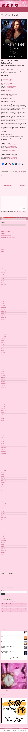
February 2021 (3, 377)
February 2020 (3, 400)
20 (6, 609)
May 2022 (2, 348)
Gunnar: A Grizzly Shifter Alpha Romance (7, 651)
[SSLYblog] (11, 4)
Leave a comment (4, 175)
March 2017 (3, 468)
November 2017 (3, 453)
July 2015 (2, 507)
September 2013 (3, 550)
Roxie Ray (3, 647)
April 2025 (2, 280)
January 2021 (3, 379)
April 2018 (2, 443)
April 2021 (2, 373)
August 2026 (3, 249)
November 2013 (3, 546)
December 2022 (3, 334)
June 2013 (2, 556)
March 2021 (3, 375)
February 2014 (3, 540)
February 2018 (3, 447)
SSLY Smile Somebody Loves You (9, 568)
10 (21, 606)
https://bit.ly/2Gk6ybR (8, 83)
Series (18, 172)
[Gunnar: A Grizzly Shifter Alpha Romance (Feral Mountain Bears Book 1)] (25, 654)
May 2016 (2, 488)
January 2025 (3, 286)
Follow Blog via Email (7, 587)
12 (2, 608)
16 (17, 608)
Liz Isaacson (4, 637)
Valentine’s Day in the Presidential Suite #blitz (8, 237)
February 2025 (3, 284)
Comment (23, 208)
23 (17, 609)
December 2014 (3, 521)
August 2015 (3, 505)
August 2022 (3, 342)
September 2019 (3, 410)
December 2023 (3, 311)
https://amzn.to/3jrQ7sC (7, 80)
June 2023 (2, 323)
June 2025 (2, 276)
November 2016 (3, 476)
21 (10, 609)
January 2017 (3, 472)
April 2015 (2, 513)
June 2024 (2, 299)
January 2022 (3, 356)
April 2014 (2, 536)
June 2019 (2, 416)
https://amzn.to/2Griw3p (11, 150)
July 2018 (2, 437)
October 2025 (3, 268)
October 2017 (3, 455)
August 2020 (3, 389)
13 (6, 608)
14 (10, 608)
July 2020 (2, 391)
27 (6, 611)
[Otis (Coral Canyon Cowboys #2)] (25, 639)
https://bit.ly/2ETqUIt (9, 88)
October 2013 (3, 548)
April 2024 (2, 303)
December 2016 (3, 474)
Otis (2, 636)
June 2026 (2, 253)
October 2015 (3, 501)
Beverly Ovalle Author (7, 573)
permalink (2, 173)
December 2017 (3, 451)
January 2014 (3, 542)
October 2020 (3, 385)
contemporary (3, 172)
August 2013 (3, 552)
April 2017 (2, 466)
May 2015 (2, 511)
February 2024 (3, 307)
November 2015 (3, 499)
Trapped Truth (3, 233)
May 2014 (2, 534)
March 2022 (3, 352)
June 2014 (2, 532)
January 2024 (3, 309)
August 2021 (3, 365)
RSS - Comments (3, 583)
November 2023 (3, 313)
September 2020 (3, 387)
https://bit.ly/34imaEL (11, 87)
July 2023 (2, 321)
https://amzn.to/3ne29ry (12, 147)
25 (25, 609)
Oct (2, 15)
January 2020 (3, 402)
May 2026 (2, 255)
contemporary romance (10, 172)
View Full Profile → (4, 694)
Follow (3, 594)
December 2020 (3, 381)
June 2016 (2, 486)
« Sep (2, 612)
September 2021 (3, 363)
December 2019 (3, 404)
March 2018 (3, 445)
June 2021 (2, 369)
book (25, 171)
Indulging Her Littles (4, 631)
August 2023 (3, 319)
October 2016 (3, 478)
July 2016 (2, 484)
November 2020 (3, 383)
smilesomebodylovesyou (5, 690)
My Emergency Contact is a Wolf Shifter (7, 646)
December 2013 (3, 544)
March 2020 (3, 398)
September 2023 (3, 317)
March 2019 (3, 422)
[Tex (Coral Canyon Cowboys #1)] (25, 644)
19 (2, 609)
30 (17, 611)
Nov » (4, 612)
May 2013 (2, 558)
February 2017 (3, 470)
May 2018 (2, 441)
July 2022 (2, 344)
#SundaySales (22, 185)
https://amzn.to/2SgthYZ (13, 158)
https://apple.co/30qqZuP (11, 86)
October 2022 (3, 338)
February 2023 (3, 330)
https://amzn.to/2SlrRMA (7, 82)
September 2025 (3, 270)
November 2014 (3, 523)
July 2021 (2, 367)
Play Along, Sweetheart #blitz (5, 231)
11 (25, 606)
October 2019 (3, 408)
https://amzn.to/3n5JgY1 (7, 77)
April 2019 (2, 420)
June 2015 (2, 509)
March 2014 (3, 538)
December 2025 (3, 264)
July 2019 (2, 414)
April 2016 (2, 490)
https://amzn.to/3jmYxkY (11, 146)
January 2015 (3, 519)
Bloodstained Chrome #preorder (6, 235)
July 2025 (2, 274)
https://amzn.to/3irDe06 (12, 157)
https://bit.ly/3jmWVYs (8, 84)
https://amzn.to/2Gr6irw (7, 79)
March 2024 (3, 305)
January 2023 (3, 332)
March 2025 (3, 282)
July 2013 (2, 554)
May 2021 (2, 371)
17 (21, 608)
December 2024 (3, 288)
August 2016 (3, 482)
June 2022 (2, 346)
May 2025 (2, 278)
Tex (1, 641)
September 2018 (3, 433)
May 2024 (2, 301)
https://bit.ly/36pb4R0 (8, 95)
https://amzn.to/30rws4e (13, 149)
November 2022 (3, 336)
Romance (15, 172)
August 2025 (3, 272)
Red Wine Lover (3, 239)
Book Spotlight (18, 171)
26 (2, 611)
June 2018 (2, 439)
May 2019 (2, 418)
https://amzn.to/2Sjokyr (12, 144)
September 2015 (3, 503)
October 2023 (3, 315)
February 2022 (3, 354)
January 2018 (3, 449)
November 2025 (3, 266)
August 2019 (3, 412)
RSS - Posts (3, 581)
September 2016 (3, 480)
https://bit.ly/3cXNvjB (10, 90)
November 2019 (3, 406)
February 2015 (3, 517)
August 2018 (3, 435)
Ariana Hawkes (4, 652)
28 (10, 611)
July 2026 (2, 251)
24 (21, 609)
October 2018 (3, 431)
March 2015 (3, 515)
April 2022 (2, 350)
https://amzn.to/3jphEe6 (12, 155)
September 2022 (3, 340)
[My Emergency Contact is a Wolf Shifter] (25, 649)
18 (25, 608)
